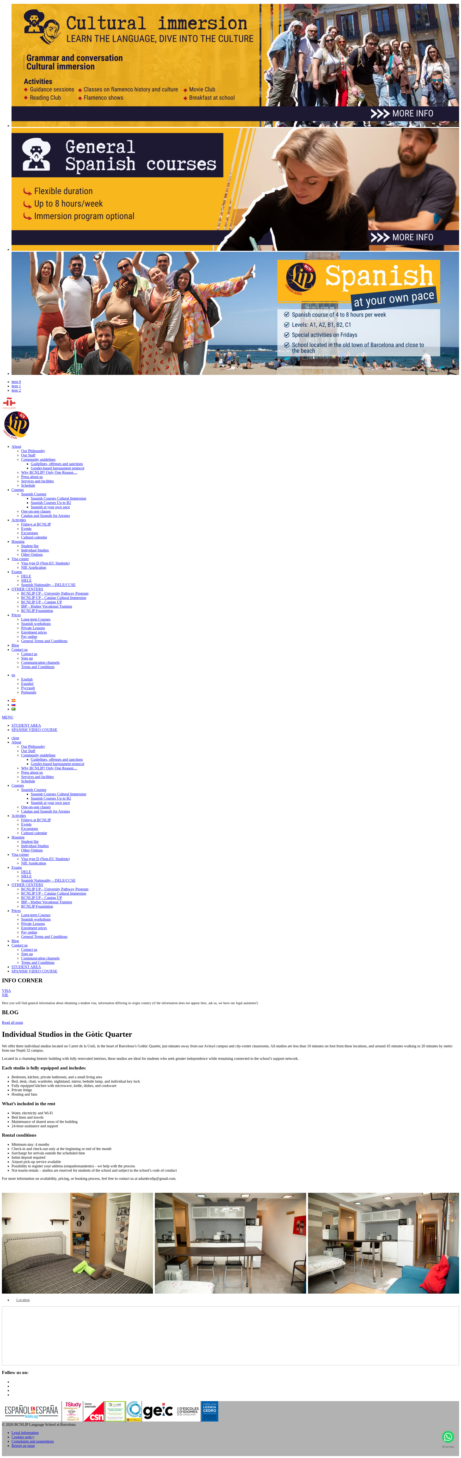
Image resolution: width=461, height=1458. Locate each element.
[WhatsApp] (448, 1438)
